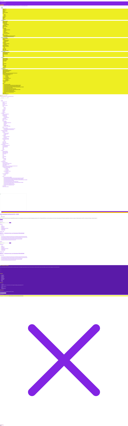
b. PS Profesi (6, 76)
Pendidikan (2, 20)
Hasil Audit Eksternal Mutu (7, 78)
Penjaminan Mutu (3, 161)
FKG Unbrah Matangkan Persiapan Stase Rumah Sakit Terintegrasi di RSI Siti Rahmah (11, 258)
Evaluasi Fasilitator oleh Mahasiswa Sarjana (9, 91)
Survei (3, 83)
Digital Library (4, 65)
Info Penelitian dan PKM (5, 45)
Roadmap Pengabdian (6, 43)
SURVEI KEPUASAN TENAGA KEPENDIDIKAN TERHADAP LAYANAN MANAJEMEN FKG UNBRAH (15, 179)
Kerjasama (4, 19)
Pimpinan (4, 11)
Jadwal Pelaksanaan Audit (6, 71)
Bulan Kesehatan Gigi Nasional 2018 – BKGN (9, 214)
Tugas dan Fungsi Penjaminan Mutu (7, 70)
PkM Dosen (5, 44)
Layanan (4, 160)
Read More (1, 219)
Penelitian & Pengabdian (4, 37)
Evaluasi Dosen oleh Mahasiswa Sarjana (9, 90)
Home (2, 7)
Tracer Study (4, 185)
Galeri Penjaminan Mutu (6, 186)
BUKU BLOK (5, 30)
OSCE (3, 62)
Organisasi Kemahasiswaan (6, 52)
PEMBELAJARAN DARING (6, 33)
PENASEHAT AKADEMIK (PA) (7, 122)
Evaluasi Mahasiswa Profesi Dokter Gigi (9, 36)
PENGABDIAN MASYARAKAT (4, 228)
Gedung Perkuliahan (5, 58)
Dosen (5, 14)
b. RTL (4, 82)
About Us (2, 277)
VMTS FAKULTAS (5, 103)
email (3, 233)
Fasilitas (2, 57)
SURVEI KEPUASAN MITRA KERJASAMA (9, 180)
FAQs (2, 280)
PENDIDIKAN (2, 226)
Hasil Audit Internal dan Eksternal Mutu (7, 166)
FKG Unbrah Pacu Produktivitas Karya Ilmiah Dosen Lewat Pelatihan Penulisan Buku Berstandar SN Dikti (14, 236)
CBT (3, 154)
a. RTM (5, 81)
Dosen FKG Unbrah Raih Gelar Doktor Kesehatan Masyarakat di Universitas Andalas (11, 259)
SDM (3, 13)
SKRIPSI (5, 31)
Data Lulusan (5, 116)
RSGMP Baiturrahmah (5, 59)
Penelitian (4, 39)
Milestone (4, 109)
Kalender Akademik (5, 26)
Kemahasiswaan (3, 51)
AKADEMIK (5, 121)
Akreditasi (4, 17)
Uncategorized (3, 250)
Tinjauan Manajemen (5, 173)
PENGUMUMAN (3, 229)
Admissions (2, 276)
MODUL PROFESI (6, 32)
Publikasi (5, 134)
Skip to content (2, 0)
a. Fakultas (6, 75)
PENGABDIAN (15, 233)
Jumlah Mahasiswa (6, 24)
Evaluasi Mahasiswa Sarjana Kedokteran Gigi (9, 128)
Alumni (3, 56)
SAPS (3, 147)
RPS (3, 27)
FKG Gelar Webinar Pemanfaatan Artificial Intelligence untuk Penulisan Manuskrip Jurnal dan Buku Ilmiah (14, 237)
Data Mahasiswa (5, 115)
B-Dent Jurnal (4, 49)
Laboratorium (4, 153)
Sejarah (4, 102)
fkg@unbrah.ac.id (3, 3)
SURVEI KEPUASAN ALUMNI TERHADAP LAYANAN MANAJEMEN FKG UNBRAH (12, 89)
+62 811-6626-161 (3, 286)
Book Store (2, 279)
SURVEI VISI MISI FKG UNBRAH (7, 84)
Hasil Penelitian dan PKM (6, 46)
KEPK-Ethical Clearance (5, 50)
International (2, 278)
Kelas (3, 64)
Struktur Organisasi (5, 12)
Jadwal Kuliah (4, 25)
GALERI (3, 18)
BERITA (2, 225)
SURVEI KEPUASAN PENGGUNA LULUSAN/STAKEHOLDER (10, 88)
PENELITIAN (2, 227)
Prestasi (5, 108)
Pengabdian (4, 135)
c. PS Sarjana (7, 77)
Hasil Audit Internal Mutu (7, 167)
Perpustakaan (4, 63)
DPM (3, 148)
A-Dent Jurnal (4, 141)
